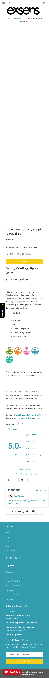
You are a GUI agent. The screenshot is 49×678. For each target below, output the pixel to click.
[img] (14, 490)
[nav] (6, 2)
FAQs (8, 576)
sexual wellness (26, 418)
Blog (7, 546)
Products (17, 19)
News (8, 541)
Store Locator (10, 551)
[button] (33, 435)
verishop (36, 418)
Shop (7, 537)
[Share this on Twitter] (13, 424)
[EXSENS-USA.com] (24, 11)
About (8, 532)
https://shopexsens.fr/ (17, 630)
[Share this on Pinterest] (22, 424)
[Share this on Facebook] (18, 424)
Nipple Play (18, 415)
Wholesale (9, 599)
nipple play (17, 418)
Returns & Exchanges (13, 586)
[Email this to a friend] (26, 424)
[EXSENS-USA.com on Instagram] (16, 557)
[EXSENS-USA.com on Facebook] (7, 557)
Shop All (38, 415)
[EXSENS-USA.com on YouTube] (11, 557)
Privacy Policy (11, 590)
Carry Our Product (12, 595)
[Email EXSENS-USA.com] (20, 557)
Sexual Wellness (28, 415)
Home (9, 19)
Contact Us (10, 572)
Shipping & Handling (13, 581)
